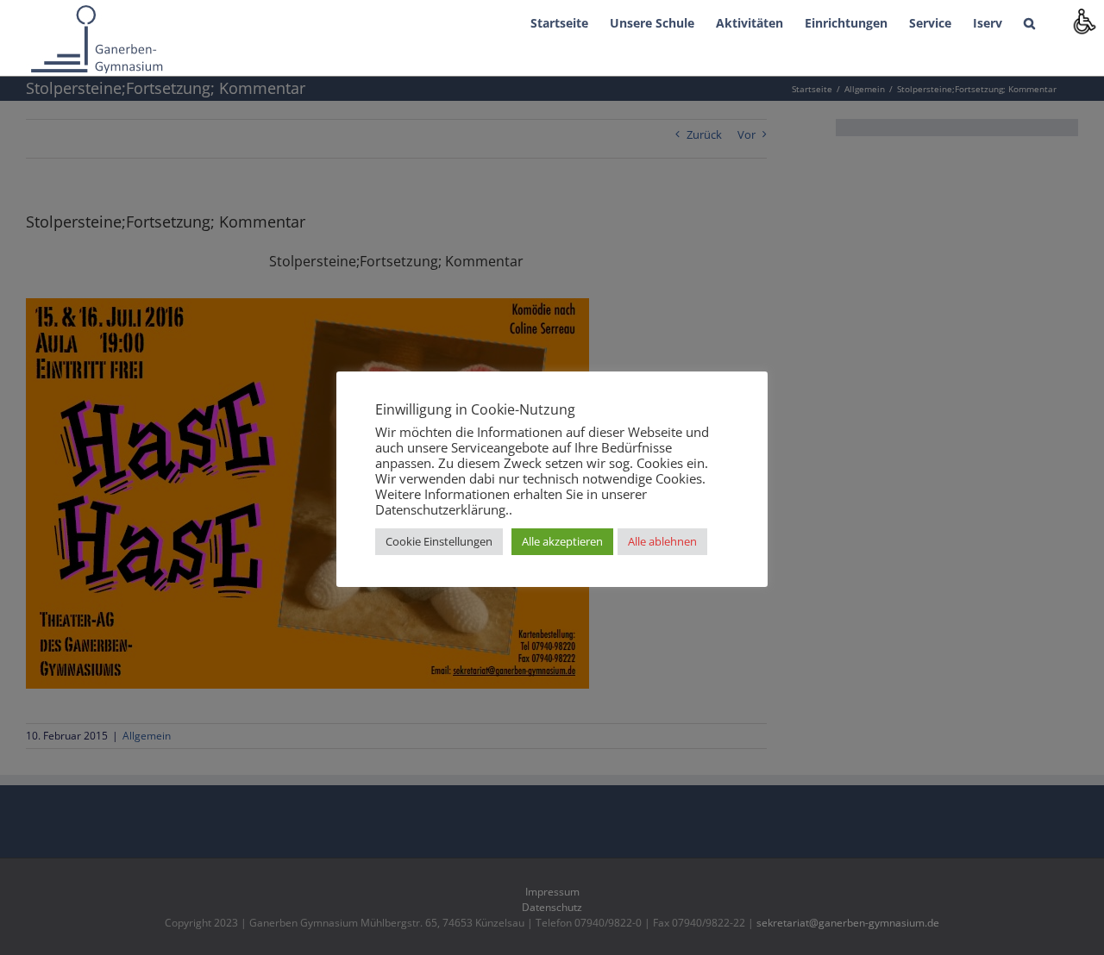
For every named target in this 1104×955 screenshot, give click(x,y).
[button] (1029, 21)
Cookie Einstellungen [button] (439, 541)
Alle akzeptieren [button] (562, 541)
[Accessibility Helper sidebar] (1083, 20)
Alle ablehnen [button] (662, 541)
